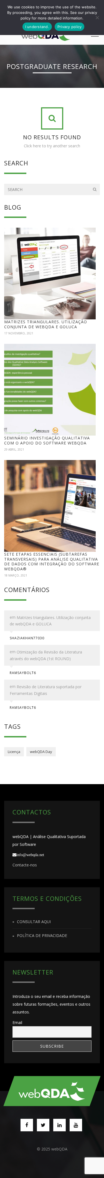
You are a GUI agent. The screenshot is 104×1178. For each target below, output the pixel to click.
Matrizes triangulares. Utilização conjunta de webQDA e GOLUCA (45, 324)
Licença (14, 751)
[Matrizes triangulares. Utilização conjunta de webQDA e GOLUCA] (50, 273)
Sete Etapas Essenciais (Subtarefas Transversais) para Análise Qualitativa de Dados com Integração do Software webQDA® (51, 561)
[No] (97, 17)
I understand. (37, 26)
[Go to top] (52, 1091)
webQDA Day (41, 751)
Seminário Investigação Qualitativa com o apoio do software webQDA (47, 440)
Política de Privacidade (42, 935)
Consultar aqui (34, 921)
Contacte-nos (24, 865)
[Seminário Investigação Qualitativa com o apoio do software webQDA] (50, 390)
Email (17, 1022)
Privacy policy (69, 26)
